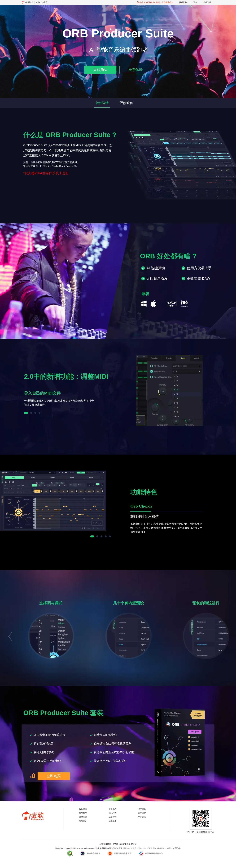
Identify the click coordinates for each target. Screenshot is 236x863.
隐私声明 (112, 813)
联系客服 (112, 821)
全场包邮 (83, 813)
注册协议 (112, 817)
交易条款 (83, 817)
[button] (10, 635)
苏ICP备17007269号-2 (163, 848)
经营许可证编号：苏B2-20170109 (137, 848)
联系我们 (142, 817)
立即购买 (100, 70)
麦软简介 (142, 813)
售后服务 (83, 821)
